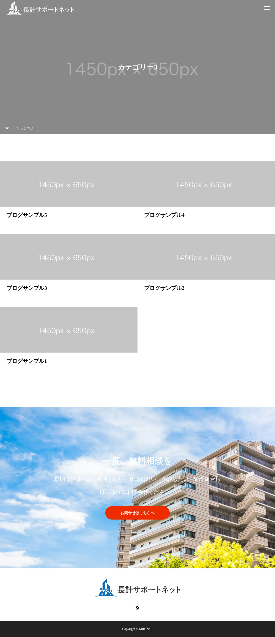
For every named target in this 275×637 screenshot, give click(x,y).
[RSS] (137, 607)
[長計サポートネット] (39, 8)
